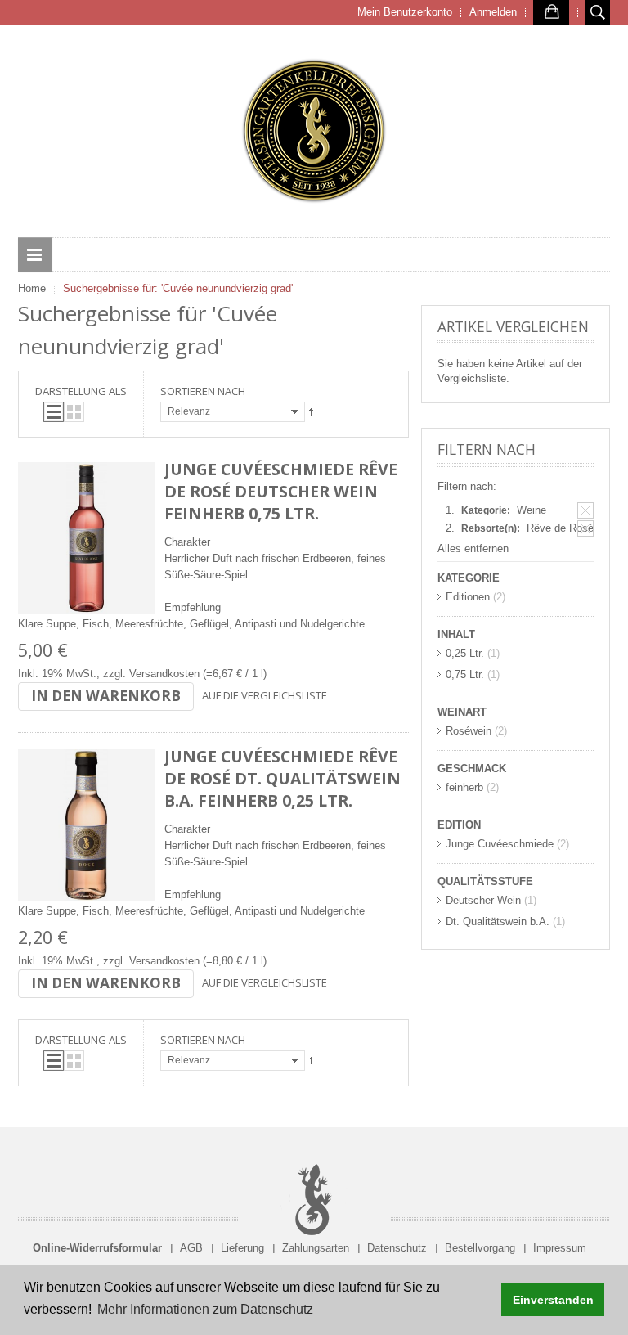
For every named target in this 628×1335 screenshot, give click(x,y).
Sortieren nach (202, 391)
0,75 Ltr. (465, 674)
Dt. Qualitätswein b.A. (498, 921)
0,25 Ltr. (465, 653)
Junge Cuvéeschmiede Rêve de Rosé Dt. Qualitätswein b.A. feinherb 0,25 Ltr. (282, 778)
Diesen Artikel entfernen (585, 510)
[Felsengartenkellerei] (314, 131)
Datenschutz (397, 1248)
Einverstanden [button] (553, 1299)
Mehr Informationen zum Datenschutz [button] (205, 1309)
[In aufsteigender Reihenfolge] (311, 412)
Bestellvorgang (480, 1248)
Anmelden (493, 12)
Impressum (559, 1248)
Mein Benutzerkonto (404, 12)
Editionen (468, 597)
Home (32, 288)
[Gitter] (74, 412)
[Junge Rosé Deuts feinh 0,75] (86, 538)
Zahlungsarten (315, 1248)
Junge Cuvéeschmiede (500, 844)
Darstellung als (81, 391)
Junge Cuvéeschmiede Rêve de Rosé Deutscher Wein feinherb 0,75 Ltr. (280, 491)
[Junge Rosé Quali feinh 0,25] (86, 825)
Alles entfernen (473, 548)
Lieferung (242, 1248)
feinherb (464, 787)
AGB (191, 1248)
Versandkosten (164, 674)
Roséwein (468, 731)
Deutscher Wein (483, 900)
